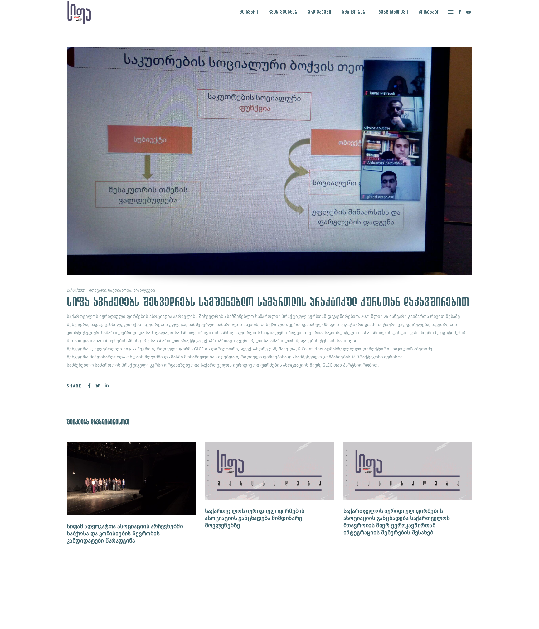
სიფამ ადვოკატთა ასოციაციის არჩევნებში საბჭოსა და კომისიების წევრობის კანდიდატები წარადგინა (125, 533)
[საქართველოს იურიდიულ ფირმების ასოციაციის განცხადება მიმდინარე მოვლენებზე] (269, 471)
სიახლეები (144, 290)
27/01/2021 (76, 290)
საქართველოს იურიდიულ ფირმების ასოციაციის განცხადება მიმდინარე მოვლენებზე (254, 518)
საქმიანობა (119, 290)
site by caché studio (384, 617)
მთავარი (97, 290)
